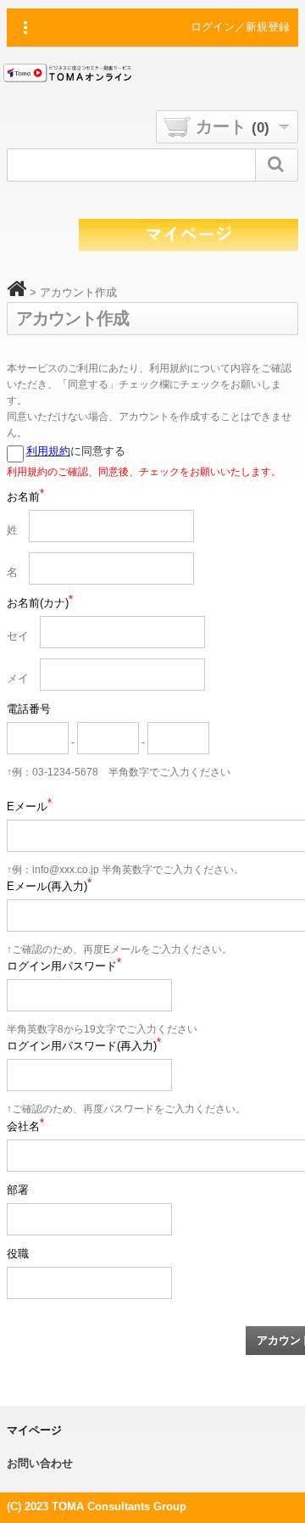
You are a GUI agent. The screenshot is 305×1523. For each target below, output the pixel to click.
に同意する (75, 451)
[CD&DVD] (71, 75)
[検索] (277, 165)
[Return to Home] (16, 292)
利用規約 (48, 451)
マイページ (34, 1430)
